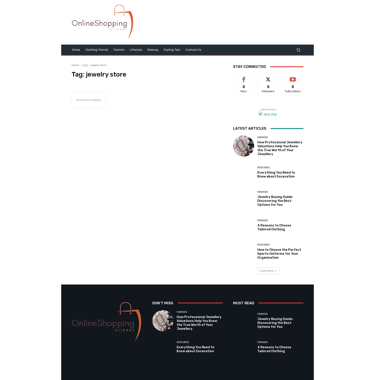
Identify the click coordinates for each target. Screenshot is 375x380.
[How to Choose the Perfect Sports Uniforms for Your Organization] (243, 251)
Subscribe (293, 77)
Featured (263, 167)
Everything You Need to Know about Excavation (276, 174)
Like (243, 77)
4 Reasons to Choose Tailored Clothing (274, 227)
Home (75, 65)
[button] (298, 50)
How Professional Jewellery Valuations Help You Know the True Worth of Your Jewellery (279, 148)
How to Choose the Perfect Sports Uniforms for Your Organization (279, 253)
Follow (268, 77)
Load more (267, 271)
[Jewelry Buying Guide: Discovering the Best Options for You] (243, 198)
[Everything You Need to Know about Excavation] (243, 172)
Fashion (262, 137)
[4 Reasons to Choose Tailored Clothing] (243, 225)
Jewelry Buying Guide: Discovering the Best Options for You (275, 201)
